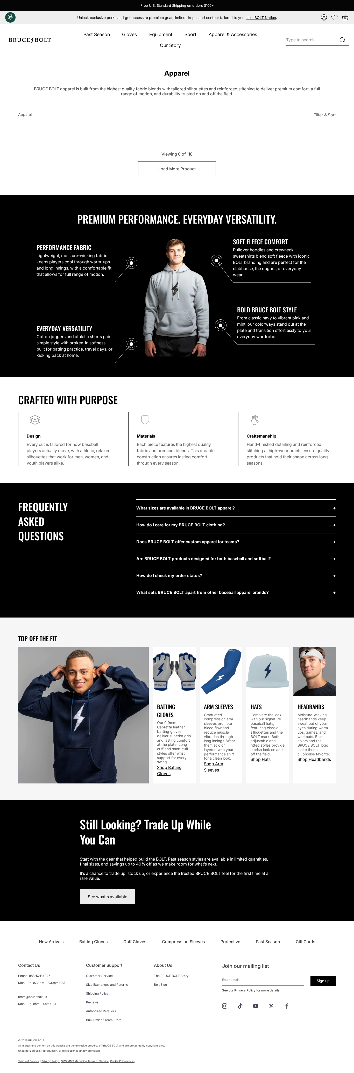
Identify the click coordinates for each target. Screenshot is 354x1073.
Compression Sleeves (183, 941)
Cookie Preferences (122, 1061)
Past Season (96, 34)
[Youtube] (255, 1005)
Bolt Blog (160, 985)
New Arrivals (51, 941)
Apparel (25, 114)
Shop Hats (261, 759)
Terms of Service (28, 1061)
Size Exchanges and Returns (107, 985)
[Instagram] (224, 1005)
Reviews (92, 1002)
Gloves (129, 34)
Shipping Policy (97, 993)
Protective (230, 941)
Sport (190, 34)
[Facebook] (286, 1005)
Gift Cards (305, 941)
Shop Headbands (314, 759)
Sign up (323, 980)
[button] (324, 17)
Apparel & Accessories (233, 34)
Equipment (160, 34)
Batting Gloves (93, 941)
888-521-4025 (39, 976)
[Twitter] (271, 1005)
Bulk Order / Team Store (104, 1020)
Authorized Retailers (101, 1011)
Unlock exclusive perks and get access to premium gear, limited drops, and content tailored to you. (176, 17)
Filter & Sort (325, 114)
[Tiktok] (240, 1005)
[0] (334, 17)
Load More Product (177, 168)
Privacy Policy (245, 990)
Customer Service (99, 976)
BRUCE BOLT (36, 1040)
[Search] (342, 40)
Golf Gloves (134, 941)
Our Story (170, 45)
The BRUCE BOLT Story (171, 976)
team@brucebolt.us (32, 997)
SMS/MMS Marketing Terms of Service (85, 1061)
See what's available (107, 896)
